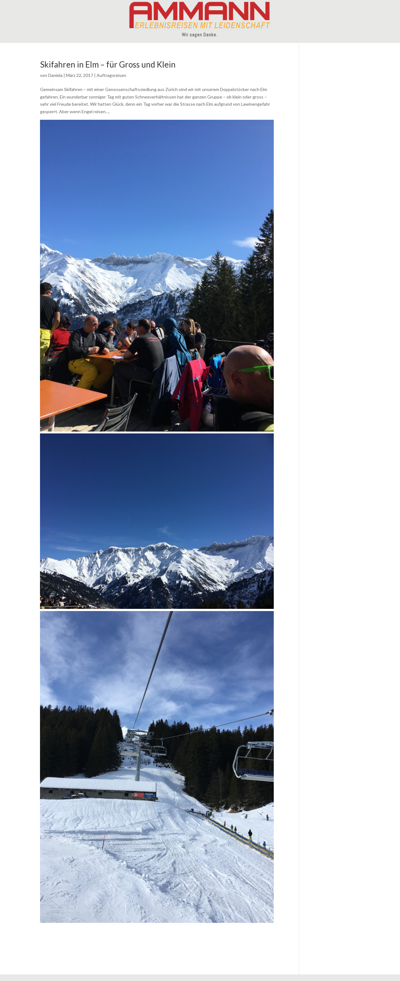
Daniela (55, 75)
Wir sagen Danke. (200, 35)
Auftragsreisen (111, 75)
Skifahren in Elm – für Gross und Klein (108, 64)
